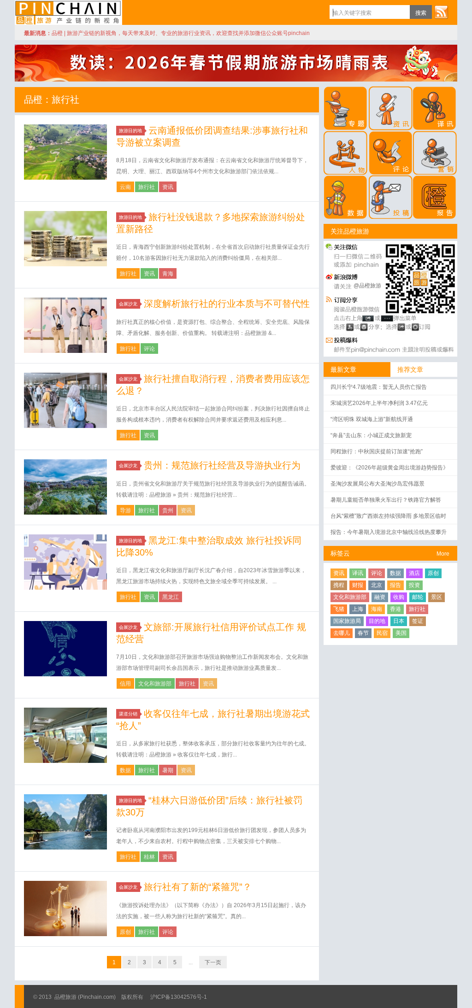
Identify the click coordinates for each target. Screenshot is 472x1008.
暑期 (167, 770)
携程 (338, 585)
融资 (379, 597)
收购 (398, 597)
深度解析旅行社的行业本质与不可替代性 (227, 304)
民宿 (382, 633)
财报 (357, 585)
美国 (401, 633)
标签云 (340, 553)
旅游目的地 (130, 130)
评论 (149, 349)
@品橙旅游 (367, 285)
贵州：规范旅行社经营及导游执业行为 (222, 465)
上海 (357, 609)
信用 (125, 683)
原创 (125, 932)
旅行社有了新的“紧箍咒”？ (198, 887)
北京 (376, 585)
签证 (417, 621)
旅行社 (146, 187)
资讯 (167, 187)
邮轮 (417, 597)
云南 (125, 187)
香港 (395, 609)
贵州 (167, 510)
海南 (376, 609)
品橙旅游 (68, 12)
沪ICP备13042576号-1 (178, 997)
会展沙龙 (128, 303)
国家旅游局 (347, 621)
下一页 (213, 962)
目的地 (377, 621)
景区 (436, 597)
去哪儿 (341, 633)
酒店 (414, 573)
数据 (125, 770)
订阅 (441, 12)
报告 (395, 585)
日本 (398, 621)
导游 (125, 510)
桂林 (149, 857)
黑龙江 (170, 597)
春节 (363, 633)
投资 (414, 585)
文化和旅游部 (154, 683)
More (443, 554)
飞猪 (338, 609)
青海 (167, 273)
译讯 (357, 573)
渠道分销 (128, 713)
